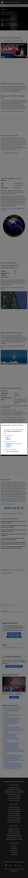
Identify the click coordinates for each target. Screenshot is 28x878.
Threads (8, 446)
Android (8, 439)
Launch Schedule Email (12, 451)
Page (12, 443)
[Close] (26, 425)
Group (19, 443)
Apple (7, 437)
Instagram (9, 445)
